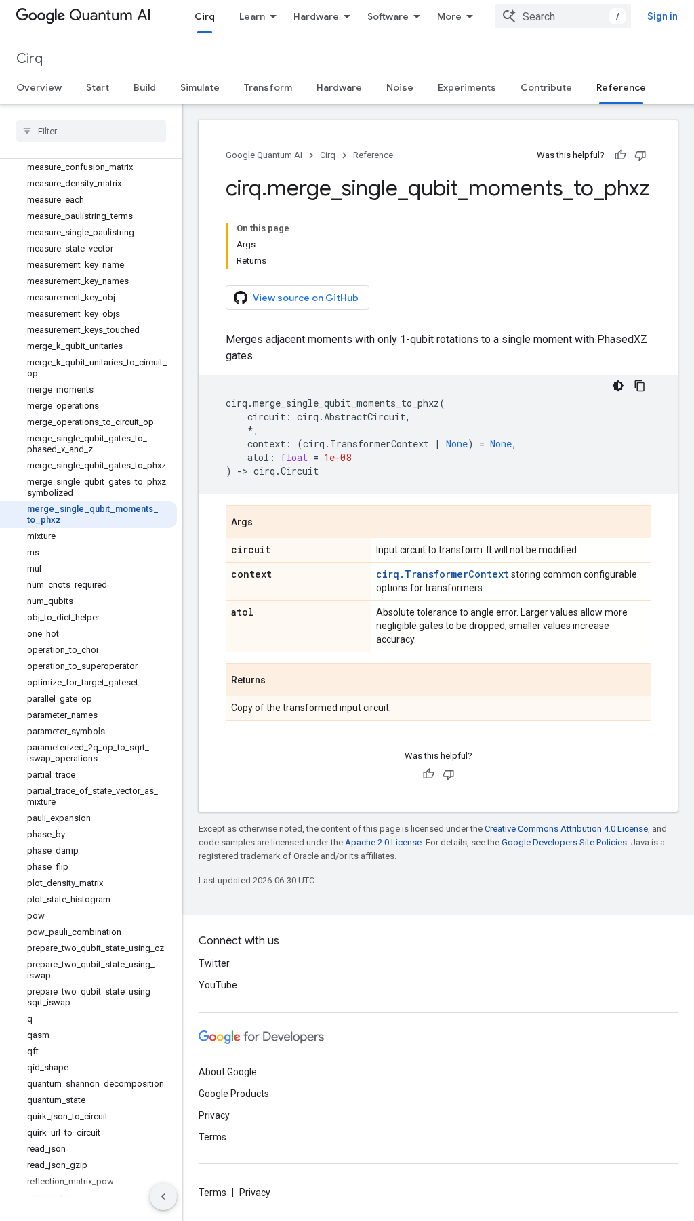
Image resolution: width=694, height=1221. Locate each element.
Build (145, 87)
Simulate (200, 87)
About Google (228, 1071)
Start (97, 87)
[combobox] (563, 16)
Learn (252, 16)
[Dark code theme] (618, 386)
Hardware (316, 16)
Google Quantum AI (264, 155)
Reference (621, 87)
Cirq (205, 16)
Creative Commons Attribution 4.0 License (566, 829)
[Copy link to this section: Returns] (279, 681)
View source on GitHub (306, 298)
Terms (212, 1137)
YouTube (218, 985)
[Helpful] (620, 155)
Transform (268, 87)
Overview (39, 87)
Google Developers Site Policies (564, 842)
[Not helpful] (640, 155)
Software (388, 16)
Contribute (546, 87)
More (449, 16)
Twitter (214, 963)
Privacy (214, 1115)
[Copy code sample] (640, 386)
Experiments (467, 87)
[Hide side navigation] (163, 1196)
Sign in (662, 16)
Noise (399, 87)
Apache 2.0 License (383, 842)
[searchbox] (91, 131)
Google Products (234, 1093)
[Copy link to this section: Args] (266, 523)
